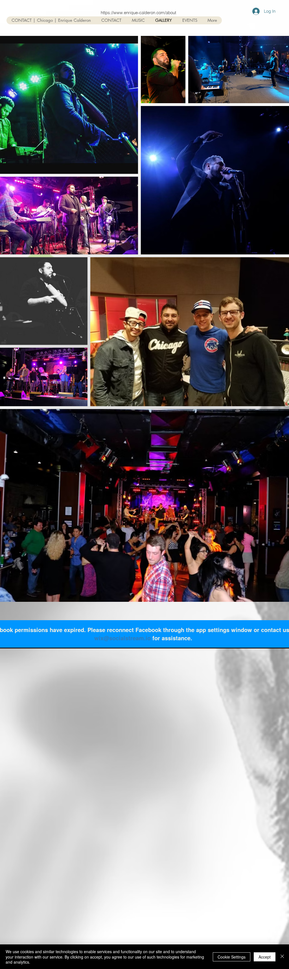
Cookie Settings (232, 957)
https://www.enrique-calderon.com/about (138, 12)
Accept (265, 957)
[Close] (282, 956)
